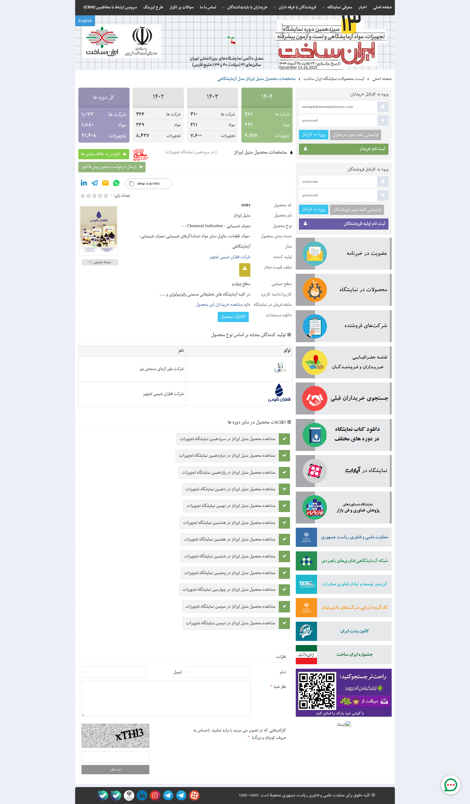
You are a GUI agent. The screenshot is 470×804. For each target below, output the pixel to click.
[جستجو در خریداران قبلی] (344, 399)
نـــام (283, 672)
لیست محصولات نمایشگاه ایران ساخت (333, 79)
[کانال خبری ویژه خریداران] (167, 795)
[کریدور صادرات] (344, 585)
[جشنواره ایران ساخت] (344, 656)
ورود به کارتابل (313, 134)
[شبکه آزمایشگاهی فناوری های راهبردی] (344, 562)
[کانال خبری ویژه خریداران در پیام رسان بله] (114, 795)
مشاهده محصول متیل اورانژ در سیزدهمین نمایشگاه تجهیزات (228, 439)
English (85, 21)
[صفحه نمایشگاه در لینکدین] (140, 795)
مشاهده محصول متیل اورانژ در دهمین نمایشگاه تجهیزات (230, 489)
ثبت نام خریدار (372, 149)
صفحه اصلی (382, 79)
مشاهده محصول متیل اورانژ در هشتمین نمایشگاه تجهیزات (229, 522)
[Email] (105, 184)
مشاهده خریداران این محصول (219, 304)
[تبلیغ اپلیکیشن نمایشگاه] (344, 694)
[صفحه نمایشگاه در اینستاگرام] (154, 795)
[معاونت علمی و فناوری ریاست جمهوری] (127, 795)
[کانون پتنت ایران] (344, 632)
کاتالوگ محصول (233, 316)
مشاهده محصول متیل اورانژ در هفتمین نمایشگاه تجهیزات (229, 539)
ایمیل (177, 672)
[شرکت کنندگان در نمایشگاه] (344, 327)
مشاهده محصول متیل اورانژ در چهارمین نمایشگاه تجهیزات (229, 589)
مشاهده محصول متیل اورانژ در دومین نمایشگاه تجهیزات (230, 623)
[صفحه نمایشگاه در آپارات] (193, 795)
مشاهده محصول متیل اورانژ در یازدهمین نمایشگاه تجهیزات (228, 472)
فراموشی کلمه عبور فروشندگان (357, 209)
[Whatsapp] (116, 184)
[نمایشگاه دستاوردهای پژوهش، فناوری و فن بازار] (344, 509)
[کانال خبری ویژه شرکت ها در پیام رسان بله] (101, 795)
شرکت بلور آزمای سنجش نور (161, 369)
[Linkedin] (83, 184)
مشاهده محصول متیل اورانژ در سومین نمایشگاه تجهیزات (231, 606)
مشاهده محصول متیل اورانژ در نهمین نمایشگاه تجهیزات (231, 505)
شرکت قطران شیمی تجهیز (229, 257)
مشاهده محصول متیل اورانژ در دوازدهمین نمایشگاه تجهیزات (227, 455)
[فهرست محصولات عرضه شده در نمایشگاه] (344, 291)
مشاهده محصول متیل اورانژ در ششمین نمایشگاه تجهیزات (229, 556)
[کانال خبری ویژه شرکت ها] (180, 795)
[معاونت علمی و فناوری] (344, 538)
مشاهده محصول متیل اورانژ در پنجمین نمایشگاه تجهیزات (229, 573)
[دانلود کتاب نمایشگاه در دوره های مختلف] (344, 436)
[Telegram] (94, 184)
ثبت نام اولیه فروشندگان (364, 223)
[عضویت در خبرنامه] (344, 255)
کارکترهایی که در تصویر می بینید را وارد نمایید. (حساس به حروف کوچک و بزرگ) (239, 734)
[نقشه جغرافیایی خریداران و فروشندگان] (344, 363)
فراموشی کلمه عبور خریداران (355, 134)
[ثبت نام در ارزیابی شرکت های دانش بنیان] (344, 609)
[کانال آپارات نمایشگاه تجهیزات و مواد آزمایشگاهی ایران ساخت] (344, 472)
